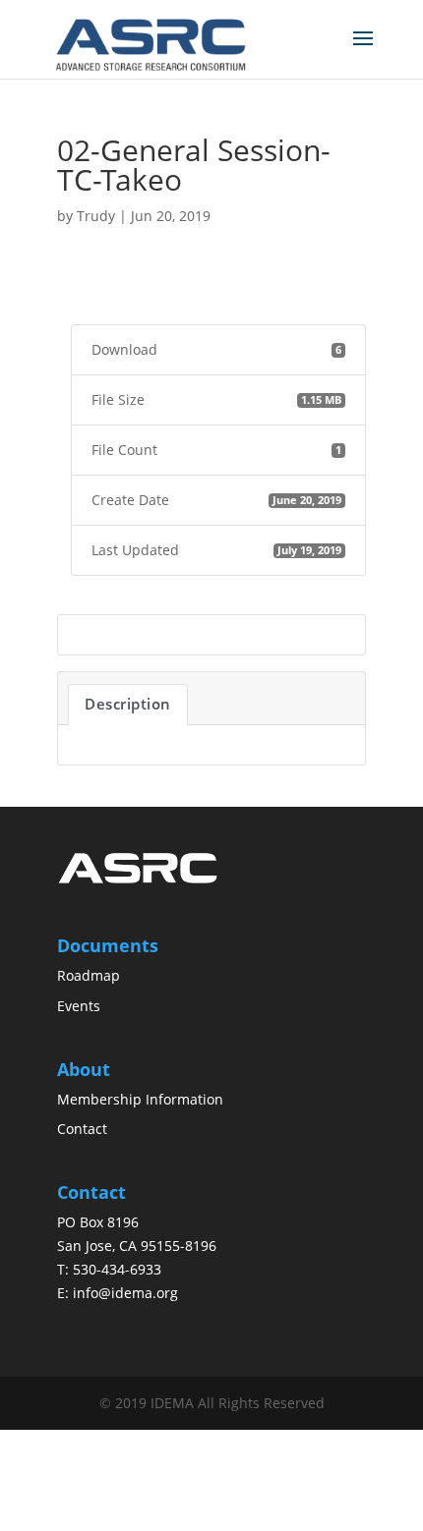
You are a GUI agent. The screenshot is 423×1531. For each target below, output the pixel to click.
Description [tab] (128, 703)
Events (78, 1005)
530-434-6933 (117, 1269)
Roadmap (88, 975)
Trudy (96, 215)
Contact (82, 1128)
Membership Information (140, 1099)
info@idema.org (125, 1292)
